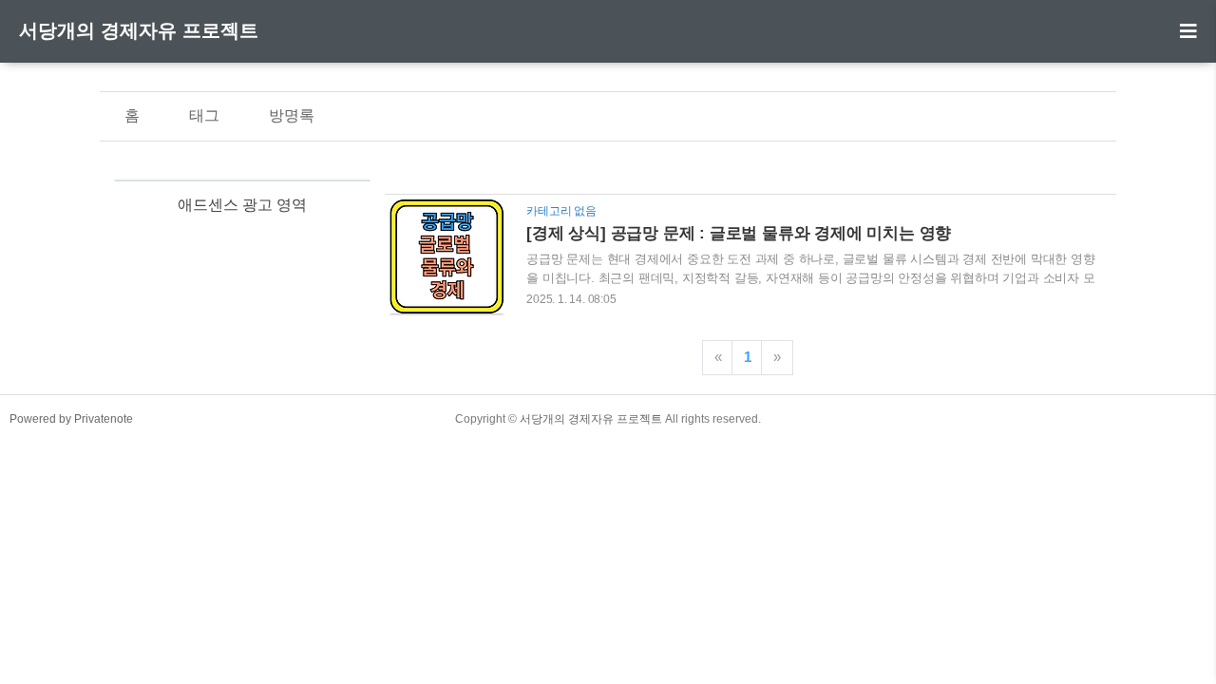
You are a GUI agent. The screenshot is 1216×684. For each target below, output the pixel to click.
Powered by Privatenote (71, 419)
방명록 (291, 115)
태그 (204, 115)
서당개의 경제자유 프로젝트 (138, 30)
